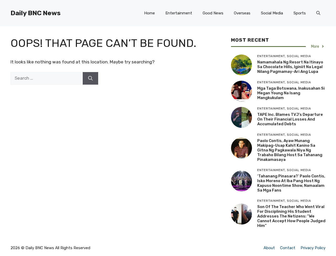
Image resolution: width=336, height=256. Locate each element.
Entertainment (178, 13)
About (269, 248)
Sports (299, 13)
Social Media (272, 13)
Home (149, 13)
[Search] (90, 78)
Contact (287, 248)
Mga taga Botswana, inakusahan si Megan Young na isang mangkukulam (291, 93)
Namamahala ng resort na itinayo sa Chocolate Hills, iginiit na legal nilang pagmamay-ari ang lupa (290, 67)
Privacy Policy (313, 248)
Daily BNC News (35, 13)
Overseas (242, 13)
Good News (213, 13)
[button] (318, 13)
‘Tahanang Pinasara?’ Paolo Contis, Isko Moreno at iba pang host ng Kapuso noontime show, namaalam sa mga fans (291, 183)
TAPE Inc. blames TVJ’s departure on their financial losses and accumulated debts (290, 119)
